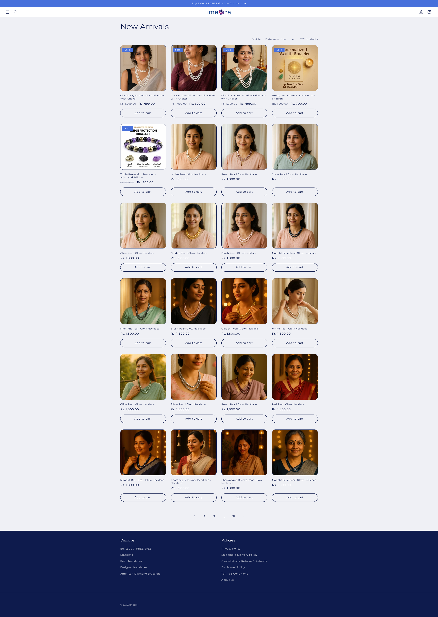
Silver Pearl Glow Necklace (289, 174)
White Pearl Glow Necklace (188, 174)
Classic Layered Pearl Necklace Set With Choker (193, 97)
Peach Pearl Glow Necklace (239, 174)
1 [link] (194, 516)
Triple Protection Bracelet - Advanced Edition (138, 176)
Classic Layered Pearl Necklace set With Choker (142, 97)
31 (233, 516)
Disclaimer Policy (233, 567)
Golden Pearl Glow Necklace (189, 253)
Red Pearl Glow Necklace (288, 404)
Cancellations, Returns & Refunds (244, 561)
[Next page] (243, 516)
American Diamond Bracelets (140, 573)
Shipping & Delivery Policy (239, 555)
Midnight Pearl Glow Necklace (139, 328)
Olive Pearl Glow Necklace (137, 253)
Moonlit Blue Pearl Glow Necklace (294, 253)
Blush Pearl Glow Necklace (238, 253)
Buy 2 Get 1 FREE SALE (136, 548)
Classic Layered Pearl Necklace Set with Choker (243, 97)
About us (227, 579)
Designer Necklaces (133, 567)
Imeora (133, 605)
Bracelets (126, 555)
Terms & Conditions (234, 573)
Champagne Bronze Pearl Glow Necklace (191, 481)
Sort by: (257, 39)
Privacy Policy (230, 548)
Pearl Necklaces (131, 561)
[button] (7, 12)
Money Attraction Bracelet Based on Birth (293, 97)
